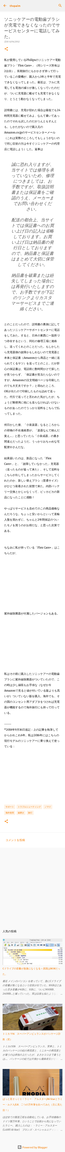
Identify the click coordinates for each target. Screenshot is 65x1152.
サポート (10, 806)
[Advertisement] (32, 885)
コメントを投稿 (15, 840)
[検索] (60, 5)
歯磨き (21, 812)
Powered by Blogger (34, 1147)
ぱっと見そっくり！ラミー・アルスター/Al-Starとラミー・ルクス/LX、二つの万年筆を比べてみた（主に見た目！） (32, 1104)
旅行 (30, 812)
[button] (6, 49)
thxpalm (15, 5)
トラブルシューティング (29, 806)
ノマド (48, 806)
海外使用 (10, 812)
